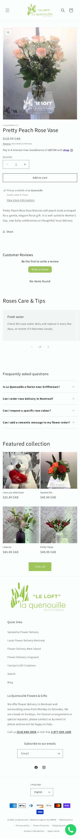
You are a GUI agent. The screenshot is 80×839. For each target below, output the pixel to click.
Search (11, 673)
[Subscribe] (59, 753)
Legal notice (54, 831)
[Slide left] (32, 347)
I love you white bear (13, 492)
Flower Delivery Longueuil (23, 657)
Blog (10, 682)
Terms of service (41, 825)
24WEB (52, 819)
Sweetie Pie (46, 492)
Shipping (7, 143)
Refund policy (66, 819)
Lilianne (7, 547)
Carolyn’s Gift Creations (21, 665)
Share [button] (10, 231)
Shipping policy (60, 825)
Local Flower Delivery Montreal (26, 640)
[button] (7, 10)
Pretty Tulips (46, 547)
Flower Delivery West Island (24, 648)
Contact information (34, 831)
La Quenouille (21, 819)
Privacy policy (23, 825)
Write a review (40, 269)
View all (40, 566)
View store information (20, 200)
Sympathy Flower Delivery (23, 632)
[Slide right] (48, 347)
